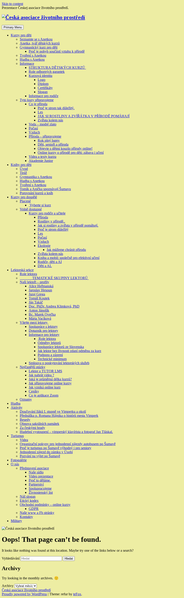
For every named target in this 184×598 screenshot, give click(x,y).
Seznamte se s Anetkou (36, 39)
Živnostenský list (41, 492)
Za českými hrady (32, 428)
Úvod (24, 169)
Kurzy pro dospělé (24, 197)
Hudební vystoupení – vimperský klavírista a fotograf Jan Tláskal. (66, 432)
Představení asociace (34, 468)
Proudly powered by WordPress (24, 594)
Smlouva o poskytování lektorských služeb (59, 363)
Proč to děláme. (40, 480)
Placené (25, 201)
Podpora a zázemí (50, 355)
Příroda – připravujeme (45, 136)
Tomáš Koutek (39, 298)
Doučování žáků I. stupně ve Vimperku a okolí (53, 411)
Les (40, 112)
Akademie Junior (41, 161)
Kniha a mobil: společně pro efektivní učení (68, 258)
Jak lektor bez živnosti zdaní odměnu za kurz (69, 351)
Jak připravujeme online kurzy (50, 383)
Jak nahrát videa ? (41, 375)
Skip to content (12, 4)
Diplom (43, 84)
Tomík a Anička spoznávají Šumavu (45, 189)
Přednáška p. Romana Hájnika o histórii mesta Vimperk (59, 415)
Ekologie (44, 246)
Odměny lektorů (49, 343)
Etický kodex (29, 500)
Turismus (17, 436)
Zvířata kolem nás (50, 120)
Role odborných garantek (47, 72)
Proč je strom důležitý (53, 229)
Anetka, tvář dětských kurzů (40, 43)
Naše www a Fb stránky (37, 513)
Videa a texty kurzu (42, 156)
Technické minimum (52, 359)
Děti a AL (45, 266)
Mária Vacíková (40, 318)
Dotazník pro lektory (43, 330)
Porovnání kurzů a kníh (36, 193)
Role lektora (28, 274)
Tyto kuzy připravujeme (37, 100)
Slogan (43, 92)
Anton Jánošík (39, 310)
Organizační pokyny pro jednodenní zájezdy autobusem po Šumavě (68, 444)
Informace (27, 63)
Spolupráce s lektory (43, 326)
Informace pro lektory (44, 335)
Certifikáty (45, 88)
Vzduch (34, 132)
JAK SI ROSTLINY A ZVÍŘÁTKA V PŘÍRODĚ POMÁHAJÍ (83, 116)
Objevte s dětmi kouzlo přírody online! (65, 148)
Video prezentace (41, 476)
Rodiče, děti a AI (50, 262)
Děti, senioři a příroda (53, 144)
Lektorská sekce (22, 270)
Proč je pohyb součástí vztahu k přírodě (57, 51)
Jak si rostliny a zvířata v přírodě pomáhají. (68, 225)
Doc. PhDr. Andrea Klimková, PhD (54, 306)
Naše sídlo (36, 472)
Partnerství (36, 484)
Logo (41, 80)
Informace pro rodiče (43, 96)
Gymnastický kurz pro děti (38, 47)
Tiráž (23, 173)
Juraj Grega (37, 294)
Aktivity (16, 407)
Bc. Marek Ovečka (42, 314)
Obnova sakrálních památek (39, 424)
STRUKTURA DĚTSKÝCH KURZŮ (57, 67)
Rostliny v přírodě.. (51, 221)
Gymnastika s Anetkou (36, 177)
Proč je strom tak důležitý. (56, 108)
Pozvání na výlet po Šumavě (40, 456)
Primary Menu (13, 27)
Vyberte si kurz (40, 205)
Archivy (7, 586)
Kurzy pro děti (21, 35)
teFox (77, 594)
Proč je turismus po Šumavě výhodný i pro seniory (55, 448)
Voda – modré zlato (42, 124)
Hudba (15, 403)
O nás (15, 464)
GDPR (34, 509)
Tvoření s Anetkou (33, 55)
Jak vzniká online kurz (45, 387)
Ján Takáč (36, 302)
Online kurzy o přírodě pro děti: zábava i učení (71, 152)
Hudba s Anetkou (32, 59)
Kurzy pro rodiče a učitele (47, 213)
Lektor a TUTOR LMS (45, 371)
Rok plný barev (49, 140)
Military (16, 521)
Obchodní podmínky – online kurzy (45, 505)
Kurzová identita (40, 76)
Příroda (43, 217)
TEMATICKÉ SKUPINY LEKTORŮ (54, 278)
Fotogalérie (19, 460)
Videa (24, 440)
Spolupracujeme (40, 488)
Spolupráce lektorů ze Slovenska (61, 347)
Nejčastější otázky (32, 367)
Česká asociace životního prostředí (26, 590)
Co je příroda (38, 104)
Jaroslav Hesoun (40, 290)
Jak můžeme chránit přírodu (66, 250)
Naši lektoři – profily (34, 282)
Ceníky (34, 391)
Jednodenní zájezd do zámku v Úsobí (46, 452)
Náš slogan (27, 496)
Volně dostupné (31, 209)
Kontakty (26, 517)
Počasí (33, 128)
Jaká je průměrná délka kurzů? (50, 379)
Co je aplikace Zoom (43, 395)
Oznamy (26, 399)
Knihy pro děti (21, 165)
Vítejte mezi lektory (34, 322)
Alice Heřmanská (41, 286)
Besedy (25, 420)
